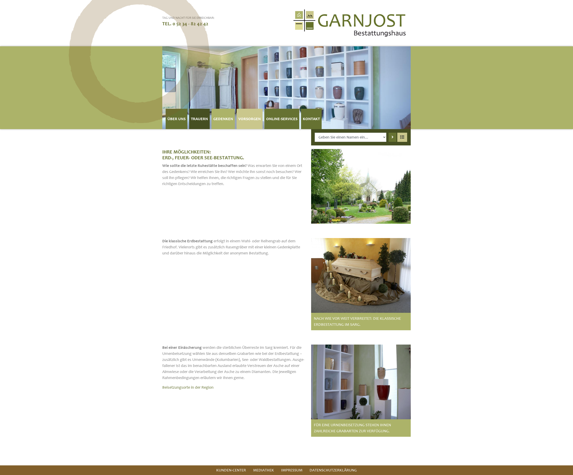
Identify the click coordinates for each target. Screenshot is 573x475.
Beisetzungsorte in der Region (188, 387)
